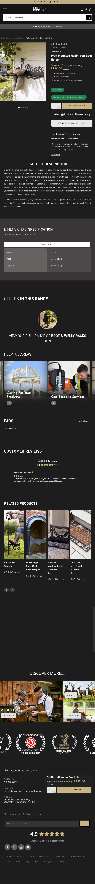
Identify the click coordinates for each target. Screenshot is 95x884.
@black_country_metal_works (22, 770)
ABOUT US (9, 710)
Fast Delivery (45, 2)
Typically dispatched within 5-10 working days (68, 97)
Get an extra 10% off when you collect (68, 80)
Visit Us (53, 2)
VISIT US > (71, 695)
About (9, 856)
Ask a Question (85, 421)
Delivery (20, 856)
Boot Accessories (6, 38)
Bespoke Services (77, 856)
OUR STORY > (8, 715)
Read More (55, 154)
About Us (37, 2)
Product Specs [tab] (47, 244)
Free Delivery (57, 90)
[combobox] (47, 17)
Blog (27, 862)
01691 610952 (11, 782)
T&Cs (36, 862)
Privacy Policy (48, 862)
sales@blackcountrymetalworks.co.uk (23, 791)
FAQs (8, 862)
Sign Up (84, 823)
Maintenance (44, 856)
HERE (47, 341)
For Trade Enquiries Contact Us (73, 123)
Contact (61, 862)
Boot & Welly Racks (19, 38)
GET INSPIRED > (73, 716)
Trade (59, 2)
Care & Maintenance (62, 77)
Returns (31, 856)
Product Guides (59, 856)
